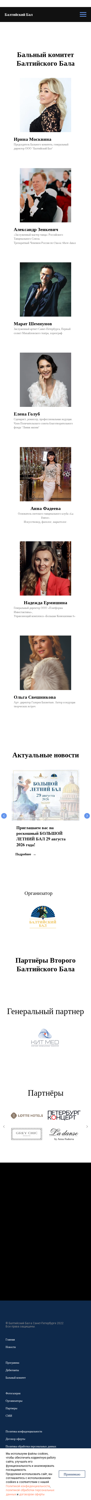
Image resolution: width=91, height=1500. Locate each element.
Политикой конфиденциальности (28, 1486)
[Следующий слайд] (87, 816)
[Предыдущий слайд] (4, 816)
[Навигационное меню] (83, 14)
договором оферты (32, 1494)
